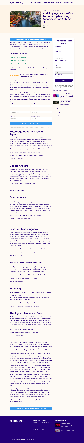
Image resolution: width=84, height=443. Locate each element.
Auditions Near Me (46, 422)
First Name (13, 103)
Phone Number (37, 110)
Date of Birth (13, 116)
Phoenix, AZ (36, 427)
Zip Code (36, 116)
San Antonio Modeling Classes (19, 60)
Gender (57, 70)
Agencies (44, 427)
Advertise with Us (30, 439)
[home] (16, 2)
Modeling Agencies (47, 11)
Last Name (34, 103)
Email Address (14, 110)
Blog (43, 429)
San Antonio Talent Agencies (19, 64)
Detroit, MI (35, 422)
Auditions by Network (47, 425)
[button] (49, 2)
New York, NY (36, 425)
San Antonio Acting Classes (18, 57)
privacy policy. (64, 87)
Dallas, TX (35, 429)
